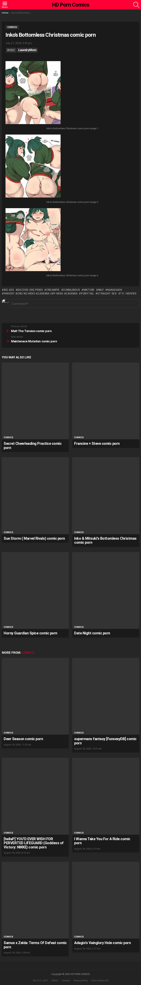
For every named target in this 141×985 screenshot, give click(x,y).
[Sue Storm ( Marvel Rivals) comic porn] (35, 495)
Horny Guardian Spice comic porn (30, 633)
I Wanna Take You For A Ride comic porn (102, 841)
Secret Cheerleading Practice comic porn (33, 445)
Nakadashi (114, 289)
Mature (89, 289)
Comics (8, 437)
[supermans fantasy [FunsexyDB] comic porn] (105, 696)
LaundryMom (27, 50)
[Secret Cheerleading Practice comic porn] (35, 401)
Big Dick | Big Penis (30, 289)
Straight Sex (107, 293)
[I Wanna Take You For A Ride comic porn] (105, 796)
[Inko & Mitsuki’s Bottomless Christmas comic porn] (105, 495)
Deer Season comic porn (23, 739)
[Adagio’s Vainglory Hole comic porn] (105, 900)
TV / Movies (128, 293)
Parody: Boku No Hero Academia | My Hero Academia (40, 293)
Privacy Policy (81, 980)
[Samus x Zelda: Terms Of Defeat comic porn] (35, 900)
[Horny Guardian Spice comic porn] (35, 590)
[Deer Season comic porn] (35, 696)
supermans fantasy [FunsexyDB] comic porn (105, 741)
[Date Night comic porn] (105, 590)
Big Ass (9, 289)
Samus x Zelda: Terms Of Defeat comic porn (35, 945)
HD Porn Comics (70, 4)
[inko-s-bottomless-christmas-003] (33, 240)
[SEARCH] (136, 4)
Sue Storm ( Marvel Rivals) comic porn (34, 538)
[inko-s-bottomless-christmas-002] (33, 166)
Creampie (52, 289)
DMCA (54, 980)
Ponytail (87, 293)
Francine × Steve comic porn (97, 443)
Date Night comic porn (92, 633)
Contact (66, 980)
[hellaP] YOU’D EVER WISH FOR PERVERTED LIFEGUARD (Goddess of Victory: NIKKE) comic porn (34, 843)
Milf (101, 289)
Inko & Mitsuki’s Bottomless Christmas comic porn (105, 540)
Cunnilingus (71, 289)
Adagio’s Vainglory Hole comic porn (102, 943)
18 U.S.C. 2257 (40, 980)
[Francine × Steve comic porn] (105, 401)
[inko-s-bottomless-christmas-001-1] (33, 93)
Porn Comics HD (100, 980)
